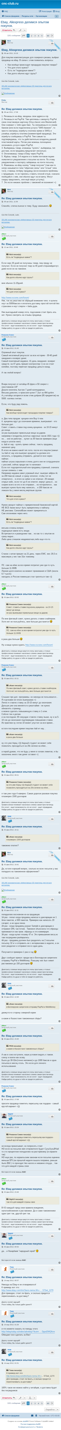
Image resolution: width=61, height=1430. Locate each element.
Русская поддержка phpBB (31, 1424)
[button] (23, 36)
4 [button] (38, 35)
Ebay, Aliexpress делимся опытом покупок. (25, 23)
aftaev (4, 234)
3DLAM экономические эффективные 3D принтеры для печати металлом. (27, 87)
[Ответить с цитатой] (52, 43)
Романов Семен (8, 335)
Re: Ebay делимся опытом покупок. (22, 109)
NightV (10, 1114)
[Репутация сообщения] (49, 43)
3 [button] (35, 35)
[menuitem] (5, 11)
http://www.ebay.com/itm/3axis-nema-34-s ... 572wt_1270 (27, 1290)
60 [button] (48, 35)
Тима (12, 1267)
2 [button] (31, 35)
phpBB (25, 1421)
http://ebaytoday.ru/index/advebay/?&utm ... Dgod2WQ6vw (28, 1331)
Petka (4, 100)
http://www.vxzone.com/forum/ (15, 297)
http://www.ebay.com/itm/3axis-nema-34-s (23, 1376)
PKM (9, 816)
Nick (9, 41)
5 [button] (41, 35)
